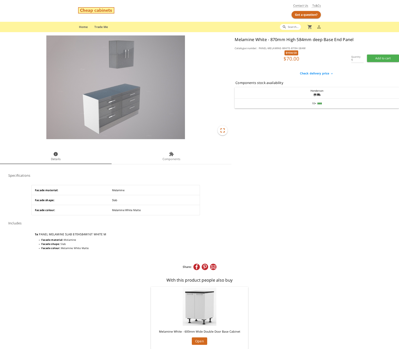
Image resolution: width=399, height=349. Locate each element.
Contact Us (300, 5)
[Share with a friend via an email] (213, 267)
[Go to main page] (118, 11)
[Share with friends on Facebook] (196, 267)
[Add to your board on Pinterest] (205, 267)
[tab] (56, 156)
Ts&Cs (316, 5)
